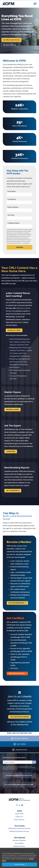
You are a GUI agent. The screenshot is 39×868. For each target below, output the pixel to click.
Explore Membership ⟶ (17, 603)
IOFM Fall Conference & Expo (19, 831)
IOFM (19, 811)
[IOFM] (19, 3)
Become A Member (9, 45)
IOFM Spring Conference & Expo (19, 828)
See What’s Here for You (11, 40)
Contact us (19, 816)
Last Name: (11, 199)
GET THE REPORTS (12, 490)
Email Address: (13, 207)
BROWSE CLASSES (12, 409)
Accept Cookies (19, 864)
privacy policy (26, 243)
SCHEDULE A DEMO (14, 330)
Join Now (19, 247)
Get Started (19, 837)
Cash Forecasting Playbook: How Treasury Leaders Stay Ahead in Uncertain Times (20, 342)
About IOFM (19, 813)
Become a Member (21, 738)
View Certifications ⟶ (17, 673)
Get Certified (21, 744)
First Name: (11, 191)
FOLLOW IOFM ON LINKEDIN (19, 717)
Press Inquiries (19, 819)
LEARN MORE (10, 451)
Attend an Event (21, 750)
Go (34, 762)
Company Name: (13, 223)
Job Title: (10, 215)
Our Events (19, 826)
